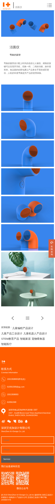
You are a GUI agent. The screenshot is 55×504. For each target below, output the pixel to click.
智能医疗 (6, 344)
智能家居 (25, 338)
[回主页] (27, 318)
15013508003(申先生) (16, 379)
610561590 (11, 402)
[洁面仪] (13, 318)
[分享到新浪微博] (3, 421)
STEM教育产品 (10, 338)
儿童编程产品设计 (22, 328)
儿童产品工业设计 (11, 333)
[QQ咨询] (26, 421)
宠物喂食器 (38, 338)
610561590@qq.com (15, 387)
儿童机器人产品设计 (35, 333)
